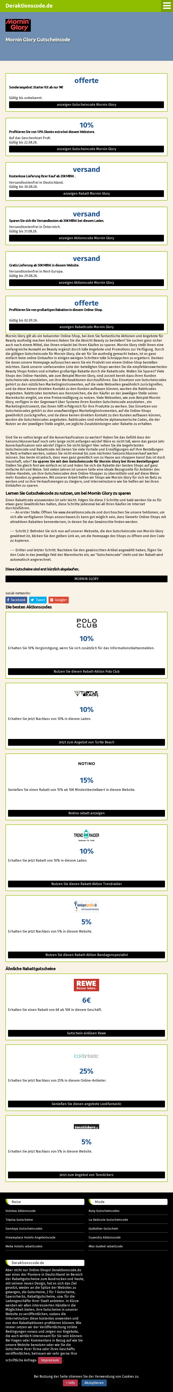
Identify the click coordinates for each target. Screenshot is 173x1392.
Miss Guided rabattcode (106, 1246)
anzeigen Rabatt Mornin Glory (86, 193)
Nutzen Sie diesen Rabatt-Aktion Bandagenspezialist (86, 955)
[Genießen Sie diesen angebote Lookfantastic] (86, 1056)
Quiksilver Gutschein (103, 1228)
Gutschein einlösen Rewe (86, 1033)
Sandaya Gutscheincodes (23, 1228)
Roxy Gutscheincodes (104, 1211)
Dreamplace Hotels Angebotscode (30, 1237)
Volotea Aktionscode (20, 1211)
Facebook (17, 600)
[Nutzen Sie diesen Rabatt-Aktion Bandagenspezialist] (86, 907)
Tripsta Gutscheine (19, 1220)
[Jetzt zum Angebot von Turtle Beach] (86, 694)
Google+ (60, 600)
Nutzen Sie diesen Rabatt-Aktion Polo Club (87, 672)
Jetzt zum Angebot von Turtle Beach (86, 742)
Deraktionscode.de (29, 6)
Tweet (39, 600)
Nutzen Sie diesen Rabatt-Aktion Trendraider (86, 884)
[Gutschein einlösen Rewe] (86, 985)
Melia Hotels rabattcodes (23, 1246)
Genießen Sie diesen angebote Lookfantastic (87, 1104)
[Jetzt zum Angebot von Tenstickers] (86, 1127)
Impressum (50, 1360)
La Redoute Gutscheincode (108, 1220)
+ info (70, 1383)
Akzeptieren (94, 1383)
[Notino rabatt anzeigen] (86, 765)
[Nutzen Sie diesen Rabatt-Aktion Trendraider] (86, 836)
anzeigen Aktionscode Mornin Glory (86, 238)
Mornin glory (86, 579)
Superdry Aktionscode (105, 1237)
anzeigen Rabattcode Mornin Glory (86, 327)
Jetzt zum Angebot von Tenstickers (86, 1175)
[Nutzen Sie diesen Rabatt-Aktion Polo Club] (86, 623)
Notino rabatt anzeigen (86, 813)
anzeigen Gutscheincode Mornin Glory (86, 105)
